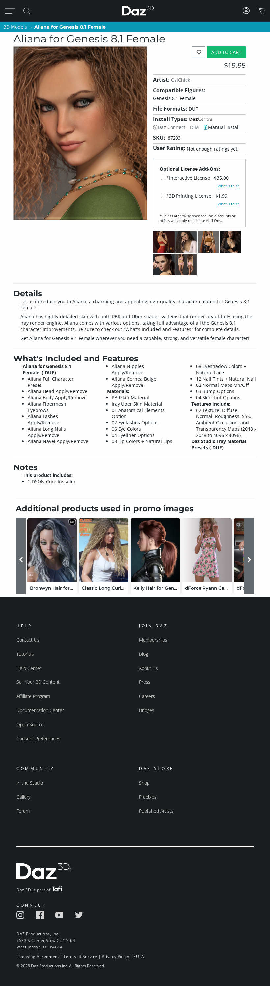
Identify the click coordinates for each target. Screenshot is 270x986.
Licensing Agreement (37, 956)
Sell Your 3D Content (38, 682)
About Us (148, 668)
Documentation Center (40, 710)
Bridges (146, 710)
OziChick (180, 80)
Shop (144, 783)
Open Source (30, 724)
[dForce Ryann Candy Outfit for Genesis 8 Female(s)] (207, 550)
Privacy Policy (115, 956)
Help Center (28, 668)
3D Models (15, 27)
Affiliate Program (33, 696)
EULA (138, 956)
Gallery (23, 797)
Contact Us (28, 640)
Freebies (148, 797)
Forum (23, 811)
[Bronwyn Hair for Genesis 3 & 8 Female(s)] (52, 550)
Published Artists (156, 811)
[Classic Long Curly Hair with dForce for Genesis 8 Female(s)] (103, 550)
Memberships (153, 640)
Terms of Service (80, 956)
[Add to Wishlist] (198, 52)
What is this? (228, 186)
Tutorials (25, 654)
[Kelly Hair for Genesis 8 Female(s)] (155, 550)
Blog (143, 654)
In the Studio (29, 783)
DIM (194, 127)
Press (144, 682)
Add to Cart (226, 52)
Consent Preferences (38, 738)
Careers (147, 696)
